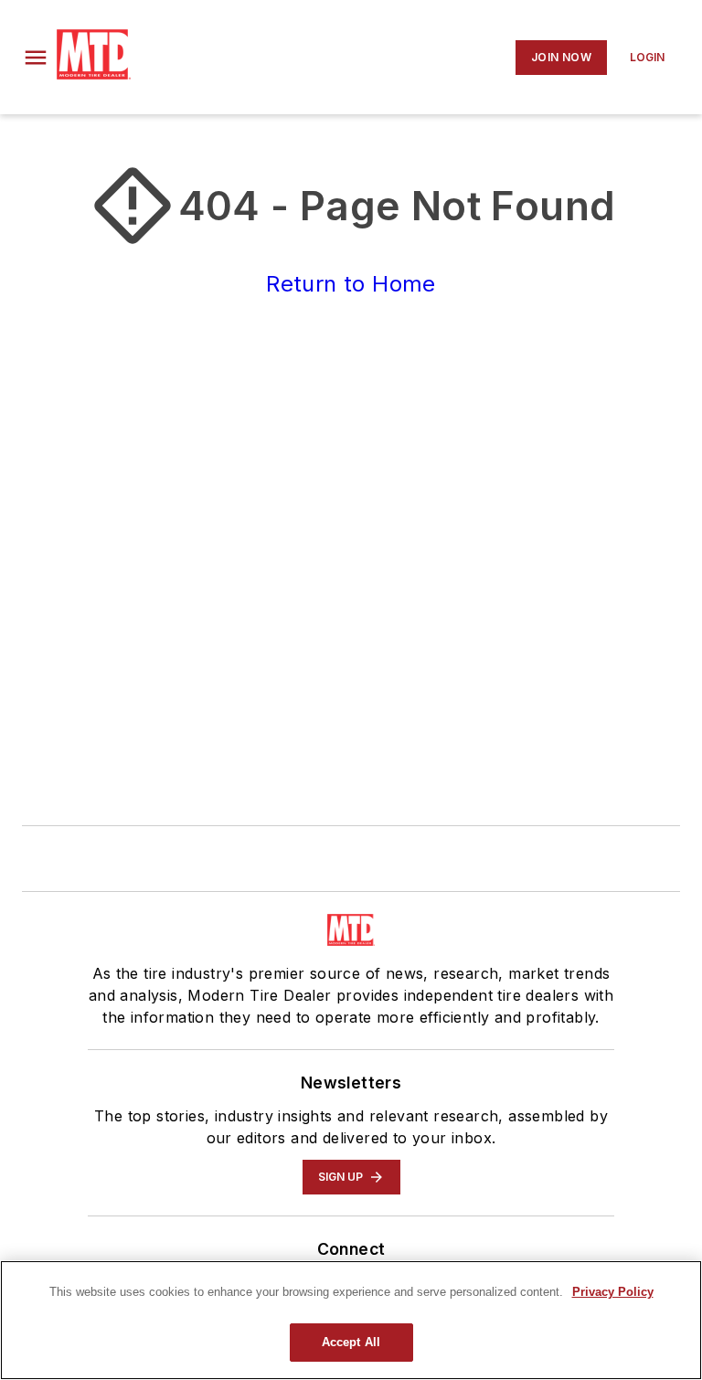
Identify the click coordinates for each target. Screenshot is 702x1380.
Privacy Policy (613, 1292)
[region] (351, 1320)
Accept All (351, 1342)
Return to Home (351, 284)
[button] (35, 57)
